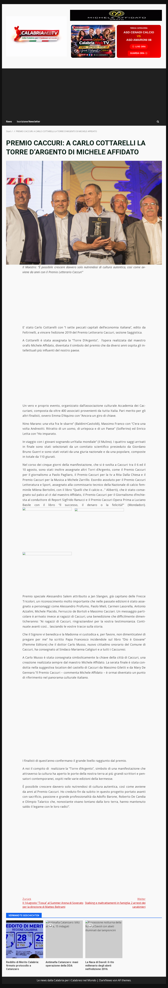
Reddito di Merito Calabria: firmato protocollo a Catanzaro (24, 939)
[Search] (158, 121)
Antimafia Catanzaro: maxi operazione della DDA (64, 939)
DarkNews (105, 980)
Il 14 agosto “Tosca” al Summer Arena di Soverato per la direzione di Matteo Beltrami (52, 903)
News (9, 121)
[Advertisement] (116, 15)
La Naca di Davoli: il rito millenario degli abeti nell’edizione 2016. (103, 939)
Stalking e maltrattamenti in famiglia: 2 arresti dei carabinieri (115, 903)
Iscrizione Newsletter (28, 121)
